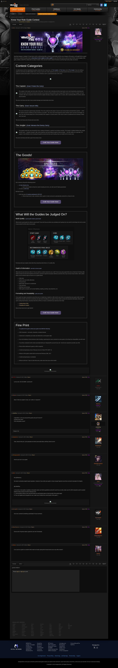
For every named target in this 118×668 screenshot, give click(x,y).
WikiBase (56, 9)
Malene (41, 634)
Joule (32, 629)
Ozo (50, 624)
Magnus (42, 632)
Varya (60, 634)
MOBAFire (28, 643)
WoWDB (50, 647)
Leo (41, 628)
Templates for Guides (24, 305)
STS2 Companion (63, 650)
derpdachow (98, 445)
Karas (32, 631)
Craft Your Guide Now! (50, 142)
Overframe (62, 649)
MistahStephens (16, 527)
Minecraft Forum (52, 646)
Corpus (23, 628)
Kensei (32, 632)
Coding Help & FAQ (23, 303)
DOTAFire (39, 644)
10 (100, 24)
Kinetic (32, 635)
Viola (60, 635)
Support (78, 655)
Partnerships (72, 655)
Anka (14, 628)
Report (29, 27)
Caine (14, 635)
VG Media (77, 9)
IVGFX (14, 377)
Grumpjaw (24, 635)
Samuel (51, 634)
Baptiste (14, 631)
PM (86, 27)
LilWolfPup (15, 413)
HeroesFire (40, 650)
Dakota (98, 553)
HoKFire (72, 644)
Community (98, 9)
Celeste (23, 625)
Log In (115, 1)
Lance (41, 626)
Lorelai (41, 629)
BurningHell (15, 509)
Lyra (41, 631)
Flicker (23, 629)
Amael (14, 626)
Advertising (57, 655)
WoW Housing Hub (53, 649)
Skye (60, 629)
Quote (83, 27)
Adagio (14, 624)
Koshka (42, 624)
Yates (69, 626)
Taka (60, 631)
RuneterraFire (29, 650)
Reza (50, 629)
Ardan (14, 629)
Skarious (14, 395)
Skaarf (60, 628)
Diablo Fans (62, 647)
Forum (14, 24)
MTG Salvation (52, 644)
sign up (22, 571)
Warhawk (70, 625)
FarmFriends (40, 647)
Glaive (23, 632)
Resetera (39, 646)
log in (18, 571)
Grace (23, 634)
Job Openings (65, 655)
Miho (41, 635)
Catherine (24, 624)
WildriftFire (28, 649)
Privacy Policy (50, 655)
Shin (60, 625)
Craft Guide (17, 10)
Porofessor (28, 646)
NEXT (104, 24)
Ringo (50, 631)
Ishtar (32, 628)
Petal (50, 625)
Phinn (50, 626)
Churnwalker (24, 626)
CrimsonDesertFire (75, 643)
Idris (32, 625)
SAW (60, 624)
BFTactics (50, 643)
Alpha (14, 625)
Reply (20, 24)
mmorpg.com (62, 643)
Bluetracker (62, 644)
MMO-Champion (52, 650)
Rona (50, 632)
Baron (14, 632)
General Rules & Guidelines (24, 21)
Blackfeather (15, 634)
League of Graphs (30, 644)
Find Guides (36, 9)
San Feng (51, 635)
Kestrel (32, 634)
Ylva (69, 628)
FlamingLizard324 (98, 463)
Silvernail (60, 626)
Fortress (23, 631)
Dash (14, 27)
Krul (41, 625)
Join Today (108, 1)
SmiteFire (39, 643)
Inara (32, 626)
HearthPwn (62, 646)
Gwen (32, 624)
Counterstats (29, 647)
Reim (50, 628)
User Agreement (42, 655)
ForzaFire (39, 649)
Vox (69, 624)
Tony (60, 632)
